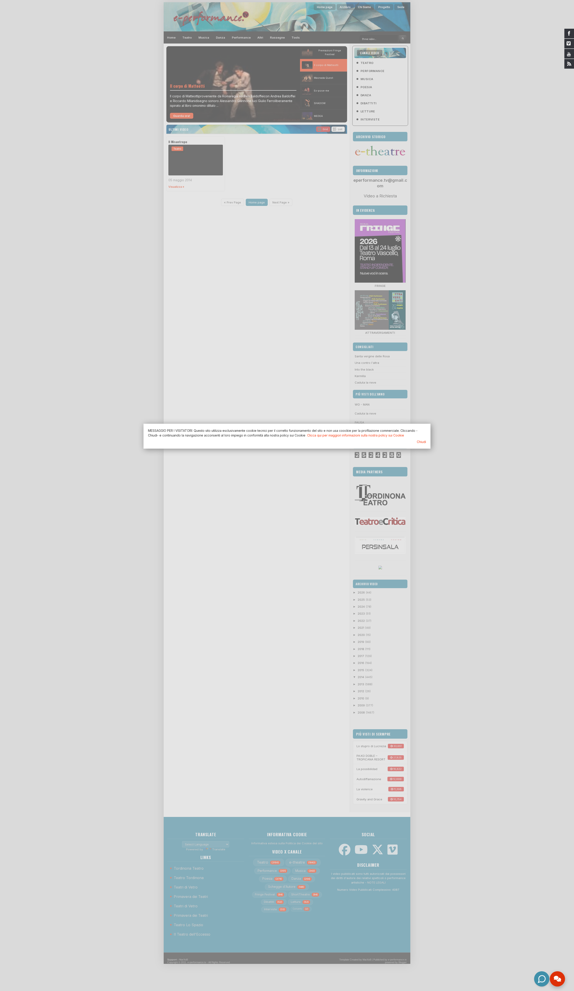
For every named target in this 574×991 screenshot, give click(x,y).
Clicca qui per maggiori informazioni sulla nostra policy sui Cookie (355, 435)
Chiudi (421, 442)
